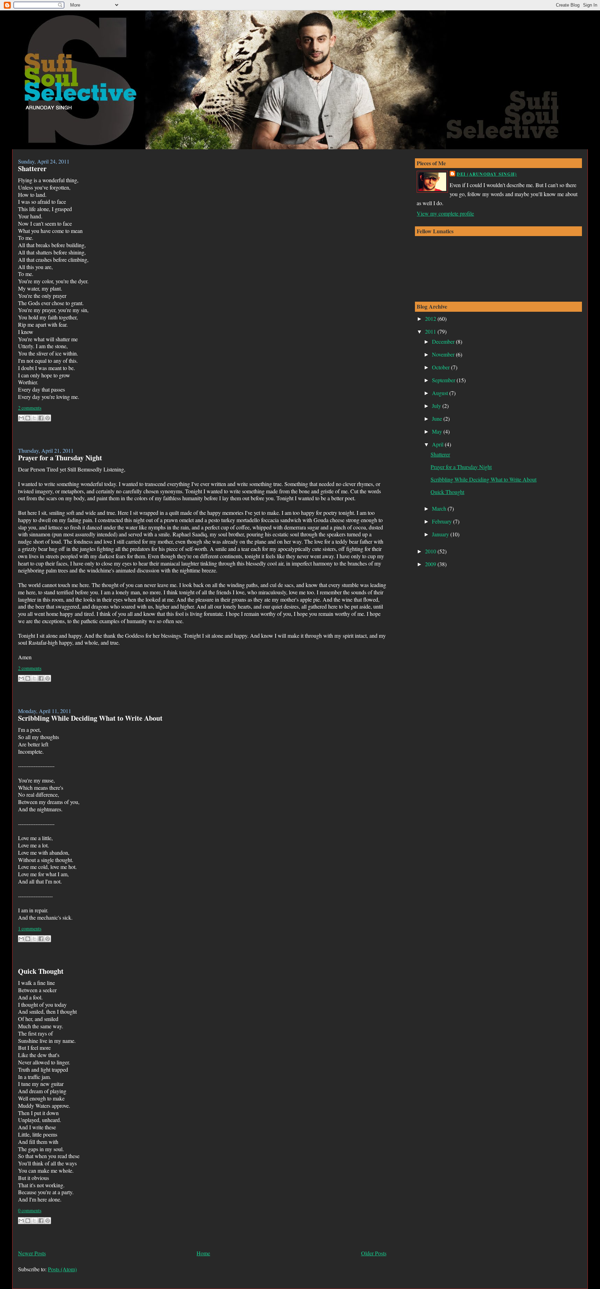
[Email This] (21, 418)
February (442, 521)
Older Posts (373, 1253)
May (437, 431)
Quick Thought (41, 971)
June (437, 418)
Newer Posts (32, 1253)
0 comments (29, 1210)
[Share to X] (34, 418)
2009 (431, 564)
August (440, 392)
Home (203, 1253)
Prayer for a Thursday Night (60, 458)
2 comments (29, 407)
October (441, 367)
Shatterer (32, 169)
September (444, 380)
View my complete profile (445, 213)
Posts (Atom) (62, 1269)
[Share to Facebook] (41, 418)
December (444, 341)
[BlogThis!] (27, 418)
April (438, 444)
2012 (431, 318)
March (440, 508)
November (444, 354)
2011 (431, 331)
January (441, 534)
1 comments (29, 928)
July (437, 405)
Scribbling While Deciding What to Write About (90, 718)
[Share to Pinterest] (47, 418)
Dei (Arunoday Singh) (487, 174)
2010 (431, 551)
